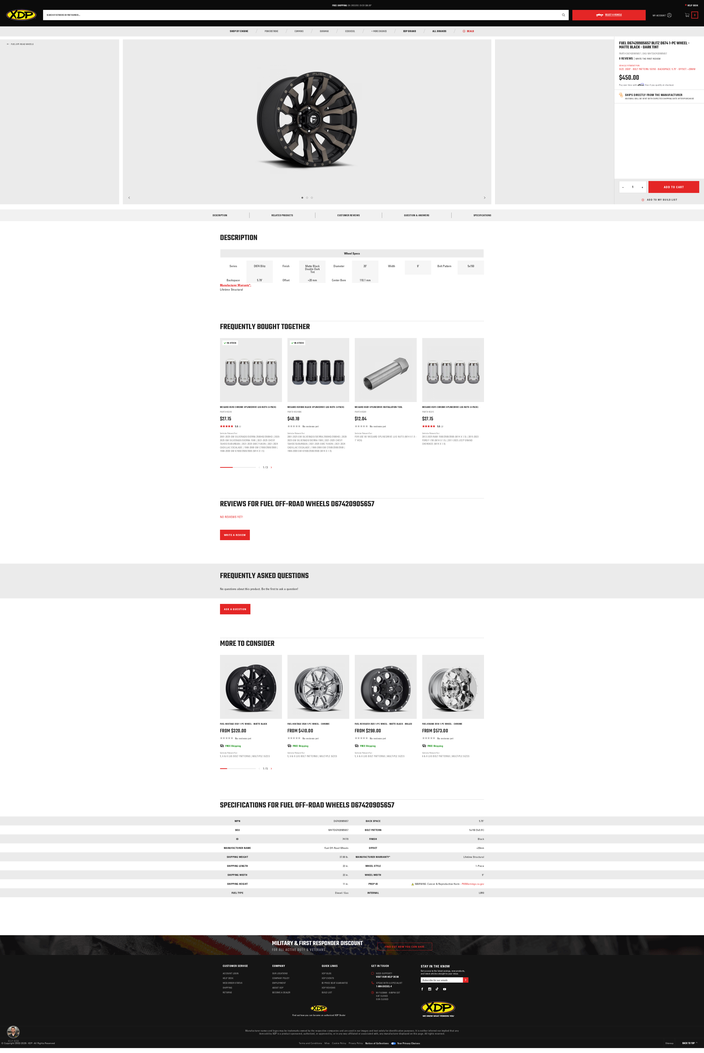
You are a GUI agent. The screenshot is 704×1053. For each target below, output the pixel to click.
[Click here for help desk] (13, 1033)
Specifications (482, 215)
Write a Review (235, 534)
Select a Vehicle (613, 15)
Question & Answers (416, 215)
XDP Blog (326, 973)
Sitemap (669, 1043)
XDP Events (328, 978)
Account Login (231, 973)
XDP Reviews (329, 987)
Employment (279, 982)
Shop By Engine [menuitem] (239, 31)
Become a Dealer (281, 992)
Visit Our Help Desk (387, 976)
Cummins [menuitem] (299, 31)
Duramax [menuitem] (324, 31)
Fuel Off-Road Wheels (22, 44)
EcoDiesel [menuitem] (350, 31)
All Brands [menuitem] (439, 31)
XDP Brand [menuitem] (409, 31)
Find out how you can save (405, 946)
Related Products (282, 215)
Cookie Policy (339, 1043)
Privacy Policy (356, 1043)
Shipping (227, 987)
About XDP (277, 987)
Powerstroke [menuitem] (271, 31)
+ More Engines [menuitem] (379, 31)
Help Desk (693, 5)
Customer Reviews (348, 215)
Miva (327, 1043)
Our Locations (280, 973)
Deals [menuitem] (470, 31)
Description (220, 215)
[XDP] (21, 15)
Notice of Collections (377, 1043)
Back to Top (688, 1043)
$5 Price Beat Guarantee (335, 982)
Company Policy (280, 978)
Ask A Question (235, 609)
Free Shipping (339, 5)
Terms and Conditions (310, 1043)
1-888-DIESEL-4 (384, 986)
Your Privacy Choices (408, 1043)
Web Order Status (232, 982)
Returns (227, 992)
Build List (327, 992)
